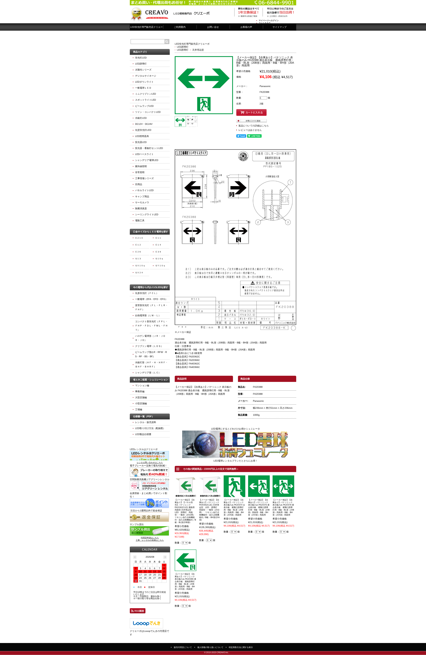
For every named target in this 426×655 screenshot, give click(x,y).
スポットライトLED (145, 99)
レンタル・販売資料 (145, 422)
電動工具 (139, 220)
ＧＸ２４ (139, 272)
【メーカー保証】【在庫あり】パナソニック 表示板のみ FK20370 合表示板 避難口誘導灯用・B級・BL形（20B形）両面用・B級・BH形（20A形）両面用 (234, 507)
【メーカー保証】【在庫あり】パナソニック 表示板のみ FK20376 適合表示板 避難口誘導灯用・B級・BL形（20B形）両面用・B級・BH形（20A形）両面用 (259, 507)
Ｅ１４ (158, 245)
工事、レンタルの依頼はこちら (150, 540)
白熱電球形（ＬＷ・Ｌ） (148, 315)
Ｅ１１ (158, 238)
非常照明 (139, 172)
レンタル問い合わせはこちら (150, 462)
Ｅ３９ (158, 252)
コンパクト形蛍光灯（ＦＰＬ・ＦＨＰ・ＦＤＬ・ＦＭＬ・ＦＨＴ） (151, 325)
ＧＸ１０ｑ (140, 265)
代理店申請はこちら (150, 538)
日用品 (138, 184)
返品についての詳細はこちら (253, 125)
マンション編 (142, 385)
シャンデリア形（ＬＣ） (148, 372)
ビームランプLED (144, 106)
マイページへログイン (269, 20)
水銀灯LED (141, 118)
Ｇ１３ (138, 258)
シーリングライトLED (146, 214)
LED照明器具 (142, 136)
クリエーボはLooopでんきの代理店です (149, 633)
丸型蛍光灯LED (143, 130)
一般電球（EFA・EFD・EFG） (151, 299)
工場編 (138, 409)
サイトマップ (280, 27)
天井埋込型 (198, 49)
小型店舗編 (141, 403)
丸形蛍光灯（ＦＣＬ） (146, 293)
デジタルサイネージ (145, 75)
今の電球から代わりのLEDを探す (150, 287)
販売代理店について (183, 647)
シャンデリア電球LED (146, 160)
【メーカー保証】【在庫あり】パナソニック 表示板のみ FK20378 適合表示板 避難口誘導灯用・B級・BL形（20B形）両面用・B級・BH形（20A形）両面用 (283, 507)
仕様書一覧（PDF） (143, 416)
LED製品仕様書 (143, 434)
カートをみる (265, 23)
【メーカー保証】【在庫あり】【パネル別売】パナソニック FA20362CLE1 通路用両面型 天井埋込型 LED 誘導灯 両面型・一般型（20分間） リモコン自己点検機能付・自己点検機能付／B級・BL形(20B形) (186, 511)
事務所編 (139, 391)
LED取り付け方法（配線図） (150, 428)
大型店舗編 (141, 397)
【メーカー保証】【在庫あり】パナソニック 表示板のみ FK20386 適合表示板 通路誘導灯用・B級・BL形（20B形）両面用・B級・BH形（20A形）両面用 (185, 581)
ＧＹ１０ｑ (160, 265)
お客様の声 (246, 27)
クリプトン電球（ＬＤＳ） (149, 346)
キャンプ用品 (142, 196)
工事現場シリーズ (144, 178)
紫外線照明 (141, 166)
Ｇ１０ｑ (159, 258)
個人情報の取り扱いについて (210, 647)
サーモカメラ (142, 202)
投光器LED (141, 142)
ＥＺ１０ (139, 238)
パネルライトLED (144, 190)
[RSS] (137, 611)
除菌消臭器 (141, 208)
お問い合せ (213, 27)
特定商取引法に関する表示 (241, 647)
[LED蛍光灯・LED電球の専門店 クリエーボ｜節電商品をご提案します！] (171, 15)
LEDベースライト (144, 154)
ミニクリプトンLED (145, 93)
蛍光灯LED (141, 57)
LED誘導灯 (182, 46)
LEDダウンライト (144, 81)
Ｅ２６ (138, 252)
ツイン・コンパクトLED (148, 112)
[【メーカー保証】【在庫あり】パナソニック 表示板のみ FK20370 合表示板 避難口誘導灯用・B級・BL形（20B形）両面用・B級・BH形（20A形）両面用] (234, 495)
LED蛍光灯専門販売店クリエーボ (192, 43)
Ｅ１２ (138, 245)
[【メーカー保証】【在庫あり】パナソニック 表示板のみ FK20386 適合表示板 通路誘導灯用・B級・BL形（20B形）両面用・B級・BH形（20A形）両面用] (185, 569)
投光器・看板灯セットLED (149, 148)
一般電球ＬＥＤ (143, 87)
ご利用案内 (180, 27)
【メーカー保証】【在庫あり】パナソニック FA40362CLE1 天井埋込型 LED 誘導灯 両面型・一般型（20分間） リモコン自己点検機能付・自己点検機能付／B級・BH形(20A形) (209, 510)
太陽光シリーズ (143, 69)
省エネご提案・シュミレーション (150, 379)
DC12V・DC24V (143, 124)
